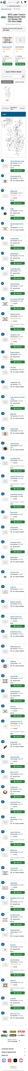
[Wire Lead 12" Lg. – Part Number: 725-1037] (5, 1018)
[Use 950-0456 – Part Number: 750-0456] (5, 681)
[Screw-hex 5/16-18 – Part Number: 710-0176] (5, 807)
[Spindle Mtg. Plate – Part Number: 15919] (5, 274)
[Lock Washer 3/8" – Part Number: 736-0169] (5, 465)
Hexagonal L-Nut (15, 335)
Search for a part (7, 76)
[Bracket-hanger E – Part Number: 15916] (5, 357)
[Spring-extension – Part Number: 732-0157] (5, 696)
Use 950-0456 (14, 676)
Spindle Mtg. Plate (15, 269)
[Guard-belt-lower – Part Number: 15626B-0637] (5, 935)
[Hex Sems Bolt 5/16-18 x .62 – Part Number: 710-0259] (5, 228)
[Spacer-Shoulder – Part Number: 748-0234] (5, 762)
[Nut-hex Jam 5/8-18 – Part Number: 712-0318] (5, 181)
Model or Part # (12, 2)
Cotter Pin (13, 587)
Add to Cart (8, 64)
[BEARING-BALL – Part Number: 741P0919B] (5, 259)
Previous (6, 108)
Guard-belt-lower (15, 930)
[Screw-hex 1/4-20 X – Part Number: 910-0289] (5, 547)
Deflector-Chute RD (15, 602)
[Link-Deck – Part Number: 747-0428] (5, 1003)
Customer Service (7, 1049)
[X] (15, 1060)
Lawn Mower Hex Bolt (16, 494)
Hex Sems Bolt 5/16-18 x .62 (16, 224)
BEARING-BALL (14, 254)
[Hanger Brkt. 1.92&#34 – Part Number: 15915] (5, 387)
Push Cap (13, 706)
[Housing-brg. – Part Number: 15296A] (5, 792)
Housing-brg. (14, 787)
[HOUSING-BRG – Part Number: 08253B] (5, 244)
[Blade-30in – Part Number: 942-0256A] (5, 419)
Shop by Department (9, 1052)
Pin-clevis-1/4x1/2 (15, 915)
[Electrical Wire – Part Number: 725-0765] (5, 532)
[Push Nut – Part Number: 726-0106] (5, 950)
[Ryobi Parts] (21, 1032)
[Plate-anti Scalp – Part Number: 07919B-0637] (5, 448)
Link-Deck (13, 998)
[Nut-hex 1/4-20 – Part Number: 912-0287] (5, 577)
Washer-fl (13, 980)
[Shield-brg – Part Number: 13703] (5, 666)
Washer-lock (13, 850)
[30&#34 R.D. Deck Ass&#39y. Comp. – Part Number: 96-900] (5, 166)
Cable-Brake (13, 883)
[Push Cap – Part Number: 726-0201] (5, 711)
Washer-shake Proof (16, 616)
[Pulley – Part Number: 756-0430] (5, 214)
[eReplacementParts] (4, 2)
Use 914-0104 (14, 868)
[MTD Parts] (4, 1035)
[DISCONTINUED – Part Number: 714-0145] (20, 40)
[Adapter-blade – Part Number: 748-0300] (5, 433)
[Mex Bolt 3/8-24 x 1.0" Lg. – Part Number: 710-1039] (5, 483)
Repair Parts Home (6, 9)
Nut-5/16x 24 (13, 512)
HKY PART (13, 367)
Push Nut (13, 945)
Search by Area (19, 82)
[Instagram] (9, 1060)
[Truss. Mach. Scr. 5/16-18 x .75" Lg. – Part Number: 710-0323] (5, 403)
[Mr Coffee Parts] (21, 1035)
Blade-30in (13, 414)
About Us (5, 1055)
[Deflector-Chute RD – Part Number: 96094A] (5, 607)
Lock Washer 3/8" (15, 458)
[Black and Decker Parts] (4, 1032)
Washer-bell (13, 191)
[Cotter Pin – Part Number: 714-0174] (5, 592)
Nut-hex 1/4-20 (14, 572)
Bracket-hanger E (15, 352)
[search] (18, 2)
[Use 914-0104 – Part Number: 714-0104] (5, 873)
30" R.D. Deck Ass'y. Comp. (17, 161)
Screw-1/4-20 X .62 (15, 832)
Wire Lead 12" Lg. (15, 1013)
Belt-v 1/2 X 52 (14, 772)
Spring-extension (15, 691)
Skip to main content (13, 16)
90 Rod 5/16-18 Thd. (15, 632)
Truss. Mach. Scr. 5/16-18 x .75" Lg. (17, 398)
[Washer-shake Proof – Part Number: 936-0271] (5, 622)
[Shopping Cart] (25, 2)
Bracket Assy (13, 742)
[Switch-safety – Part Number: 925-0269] (5, 562)
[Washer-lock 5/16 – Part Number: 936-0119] (7, 40)
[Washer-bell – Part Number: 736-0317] (5, 197)
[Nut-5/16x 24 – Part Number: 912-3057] (5, 517)
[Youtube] (21, 1060)
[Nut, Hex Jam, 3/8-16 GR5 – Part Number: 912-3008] (5, 304)
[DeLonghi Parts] (13, 1035)
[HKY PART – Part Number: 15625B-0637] (5, 822)
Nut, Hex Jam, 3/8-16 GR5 (17, 299)
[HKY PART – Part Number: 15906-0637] (5, 372)
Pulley (12, 209)
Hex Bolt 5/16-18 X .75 (16, 721)
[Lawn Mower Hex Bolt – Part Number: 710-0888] (5, 501)
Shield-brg (13, 661)
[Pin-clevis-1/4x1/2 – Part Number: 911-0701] (5, 920)
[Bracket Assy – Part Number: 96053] (5, 747)
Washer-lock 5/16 (7, 47)
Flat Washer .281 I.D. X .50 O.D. (17, 899)
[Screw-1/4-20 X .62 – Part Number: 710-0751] (5, 838)
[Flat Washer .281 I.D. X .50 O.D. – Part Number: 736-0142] (5, 904)
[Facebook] (4, 1060)
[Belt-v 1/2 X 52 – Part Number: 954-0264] (5, 777)
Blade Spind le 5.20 (15, 646)
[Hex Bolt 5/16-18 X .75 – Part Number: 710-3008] (5, 729)
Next (21, 108)
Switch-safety (14, 557)
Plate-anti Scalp (14, 443)
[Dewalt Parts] (13, 1032)
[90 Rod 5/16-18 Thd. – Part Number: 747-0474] (5, 636)
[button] (1, 2)
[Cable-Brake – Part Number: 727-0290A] (5, 888)
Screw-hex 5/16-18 (15, 802)
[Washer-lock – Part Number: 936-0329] (5, 856)
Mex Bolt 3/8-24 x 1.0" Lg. (17, 476)
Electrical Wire (14, 527)
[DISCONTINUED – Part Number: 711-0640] (5, 289)
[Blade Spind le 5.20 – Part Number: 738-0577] (5, 651)
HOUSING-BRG (14, 238)
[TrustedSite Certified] (13, 1067)
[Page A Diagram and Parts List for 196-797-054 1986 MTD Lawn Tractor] (13, 137)
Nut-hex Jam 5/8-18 (15, 176)
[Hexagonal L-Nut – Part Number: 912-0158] (5, 341)
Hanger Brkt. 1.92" (15, 382)
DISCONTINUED (19, 47)
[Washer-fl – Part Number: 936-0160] (5, 987)
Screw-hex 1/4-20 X (15, 542)
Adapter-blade (14, 429)
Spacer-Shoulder (14, 757)
